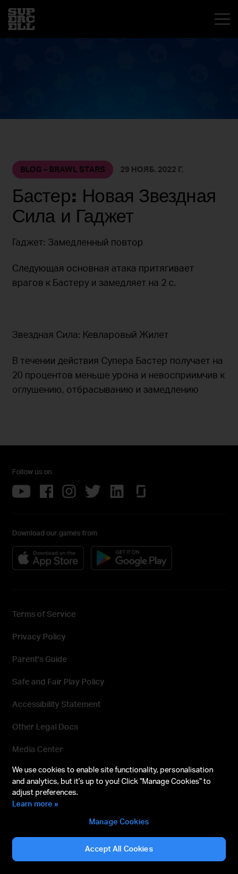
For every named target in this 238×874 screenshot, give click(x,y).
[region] (119, 813)
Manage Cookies (119, 821)
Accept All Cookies (119, 848)
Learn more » (35, 803)
